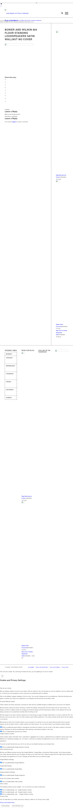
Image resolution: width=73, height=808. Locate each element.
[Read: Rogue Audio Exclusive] (57, 181)
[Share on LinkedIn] (7, 90)
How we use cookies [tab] (5, 688)
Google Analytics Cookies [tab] (7, 733)
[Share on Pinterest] (7, 87)
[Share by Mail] (7, 101)
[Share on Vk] (7, 96)
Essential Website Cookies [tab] (7, 701)
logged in (14, 122)
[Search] (61, 13)
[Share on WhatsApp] (7, 85)
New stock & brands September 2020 (61, 332)
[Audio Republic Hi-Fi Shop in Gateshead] (16, 13)
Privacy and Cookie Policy (7, 802)
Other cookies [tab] (4, 784)
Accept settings (5, 805)
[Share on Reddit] (7, 98)
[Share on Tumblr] (7, 93)
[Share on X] (7, 82)
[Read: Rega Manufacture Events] (57, 32)
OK (2, 676)
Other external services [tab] (6, 749)
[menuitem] (61, 13)
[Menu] (65, 13)
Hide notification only (17, 805)
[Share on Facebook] (7, 79)
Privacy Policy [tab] (4, 796)
